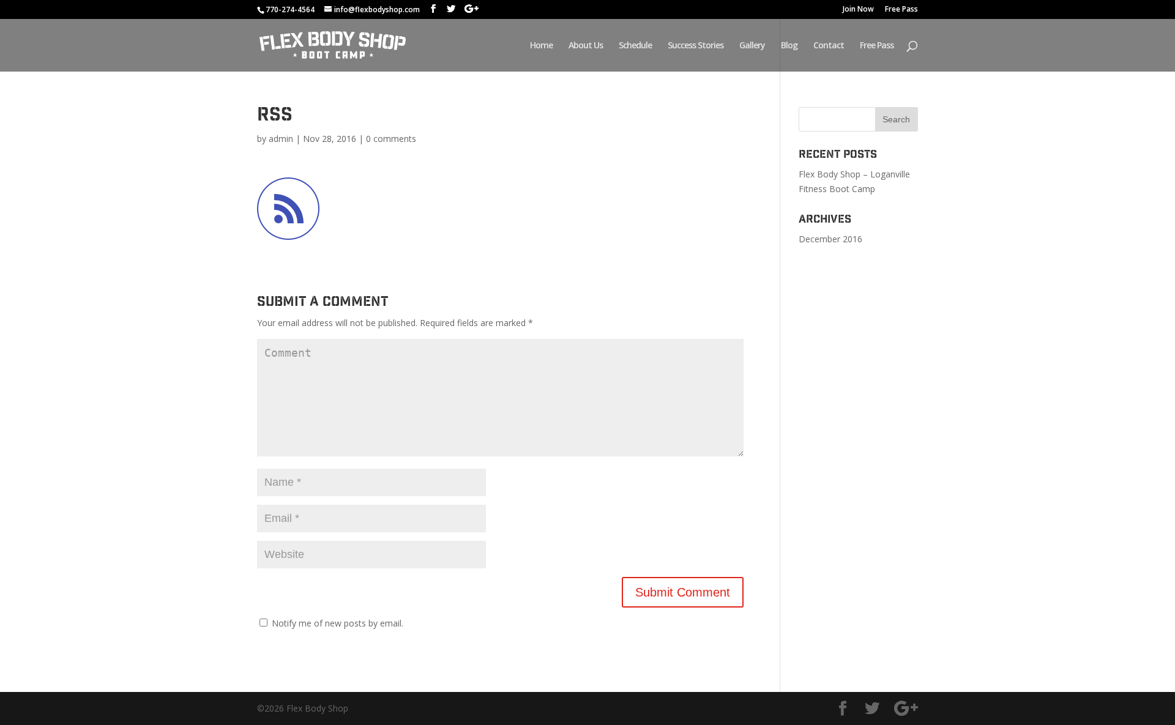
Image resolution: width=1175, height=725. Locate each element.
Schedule (635, 46)
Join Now (858, 10)
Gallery (752, 46)
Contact (828, 46)
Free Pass (901, 10)
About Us (586, 46)
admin (281, 138)
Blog (789, 46)
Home (541, 46)
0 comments (391, 138)
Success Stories (695, 46)
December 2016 (830, 239)
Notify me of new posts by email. (337, 623)
